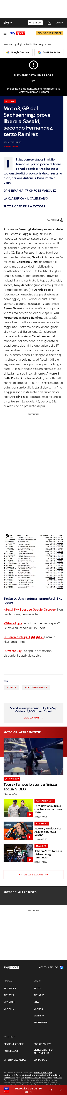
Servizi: (37, 981)
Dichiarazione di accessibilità (43, 1051)
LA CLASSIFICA (14, 198)
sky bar (38, 1008)
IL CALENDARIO (37, 198)
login (59, 22)
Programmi (41, 1022)
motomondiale (36, 687)
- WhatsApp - (13, 623)
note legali (11, 1051)
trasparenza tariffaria (31, 1077)
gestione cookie (14, 1044)
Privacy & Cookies (24, 1075)
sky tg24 (9, 995)
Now (36, 1002)
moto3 (11, 687)
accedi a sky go (48, 967)
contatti (58, 1077)
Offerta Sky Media (15, 1059)
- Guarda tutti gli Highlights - (24, 637)
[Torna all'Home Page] (18, 33)
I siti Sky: (8, 981)
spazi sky (39, 1015)
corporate (40, 1059)
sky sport (10, 988)
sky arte (9, 1008)
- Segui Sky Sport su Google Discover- (30, 609)
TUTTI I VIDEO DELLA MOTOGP (24, 206)
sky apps (39, 995)
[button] (28, 1090)
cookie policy (42, 1044)
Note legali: (10, 1036)
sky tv (37, 988)
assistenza (47, 1077)
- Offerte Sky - (14, 651)
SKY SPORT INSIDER (50, 33)
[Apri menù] (5, 33)
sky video (9, 1002)
